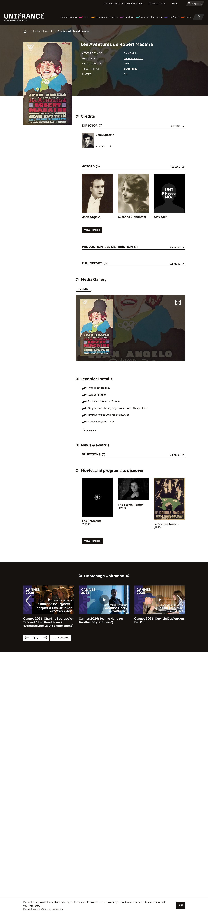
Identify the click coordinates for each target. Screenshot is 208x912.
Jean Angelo (91, 217)
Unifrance (174, 17)
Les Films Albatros (133, 58)
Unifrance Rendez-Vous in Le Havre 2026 (123, 3)
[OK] (180, 905)
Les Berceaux (91, 521)
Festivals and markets (107, 17)
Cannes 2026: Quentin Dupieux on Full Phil (103, 620)
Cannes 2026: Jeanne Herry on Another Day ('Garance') (45, 620)
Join (189, 17)
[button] (178, 303)
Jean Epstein (130, 53)
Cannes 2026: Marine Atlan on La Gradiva (158, 620)
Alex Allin (161, 217)
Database (129, 17)
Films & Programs (68, 17)
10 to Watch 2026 (157, 3)
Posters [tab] (83, 288)
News (86, 17)
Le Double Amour (166, 524)
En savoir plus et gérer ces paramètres (43, 909)
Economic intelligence (151, 17)
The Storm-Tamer (130, 505)
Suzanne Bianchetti (132, 217)
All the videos (60, 637)
